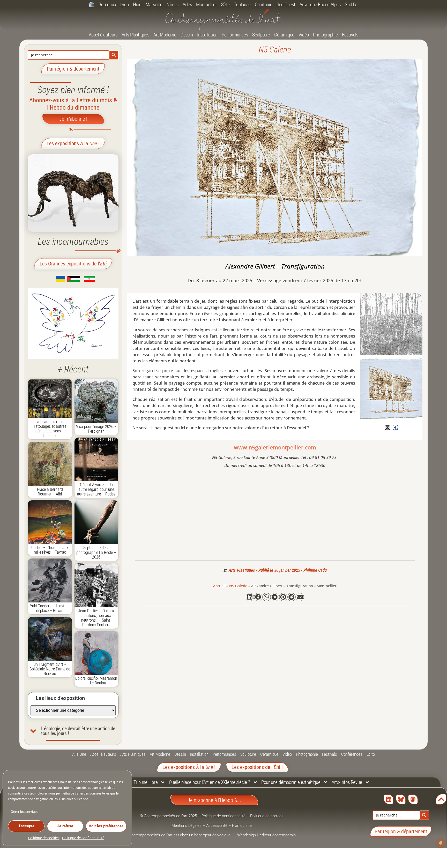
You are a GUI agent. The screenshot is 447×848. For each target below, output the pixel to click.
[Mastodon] (413, 799)
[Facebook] (395, 427)
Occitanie (263, 4)
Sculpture (261, 35)
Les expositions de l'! (257, 767)
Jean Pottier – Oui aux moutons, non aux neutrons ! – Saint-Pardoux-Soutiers (96, 617)
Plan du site (242, 825)
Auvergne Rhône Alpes (320, 4)
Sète (225, 4)
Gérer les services (24, 811)
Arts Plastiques (135, 35)
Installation (207, 35)
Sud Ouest (286, 4)
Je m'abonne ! (73, 119)
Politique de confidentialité (83, 838)
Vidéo (304, 35)
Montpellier (206, 4)
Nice (137, 4)
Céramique (284, 35)
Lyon (124, 4)
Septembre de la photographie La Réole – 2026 (96, 552)
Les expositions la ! (73, 143)
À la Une (79, 754)
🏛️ (91, 4)
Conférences (351, 754)
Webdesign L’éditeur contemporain (266, 835)
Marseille (154, 4)
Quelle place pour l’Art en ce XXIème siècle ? (209, 782)
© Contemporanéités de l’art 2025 (169, 816)
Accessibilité (216, 825)
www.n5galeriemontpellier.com (275, 447)
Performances (235, 35)
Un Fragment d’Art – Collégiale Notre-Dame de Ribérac (49, 669)
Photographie (325, 35)
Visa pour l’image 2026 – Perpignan (96, 429)
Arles (187, 4)
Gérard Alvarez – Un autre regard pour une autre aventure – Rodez (96, 489)
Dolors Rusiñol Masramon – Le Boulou (96, 680)
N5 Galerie (275, 50)
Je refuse (65, 826)
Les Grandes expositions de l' (73, 264)
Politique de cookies (43, 838)
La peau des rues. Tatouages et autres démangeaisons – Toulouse (50, 428)
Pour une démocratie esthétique (291, 782)
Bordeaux (107, 4)
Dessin (187, 35)
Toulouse (242, 4)
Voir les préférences (106, 826)
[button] (250, 597)
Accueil (219, 585)
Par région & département (73, 69)
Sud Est (352, 4)
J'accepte (26, 826)
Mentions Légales (187, 825)
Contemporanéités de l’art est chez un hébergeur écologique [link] (180, 835)
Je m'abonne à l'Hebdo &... (214, 800)
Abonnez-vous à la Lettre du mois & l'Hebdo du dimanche (73, 104)
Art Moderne (164, 35)
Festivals (350, 35)
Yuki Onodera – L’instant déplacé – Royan (50, 608)
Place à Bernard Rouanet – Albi (50, 491)
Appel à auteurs (103, 35)
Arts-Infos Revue (347, 782)
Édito (371, 754)
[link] (53, 280)
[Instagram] (387, 427)
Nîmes (172, 4)
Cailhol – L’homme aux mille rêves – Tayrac (49, 550)
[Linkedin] (388, 799)
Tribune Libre (145, 782)
